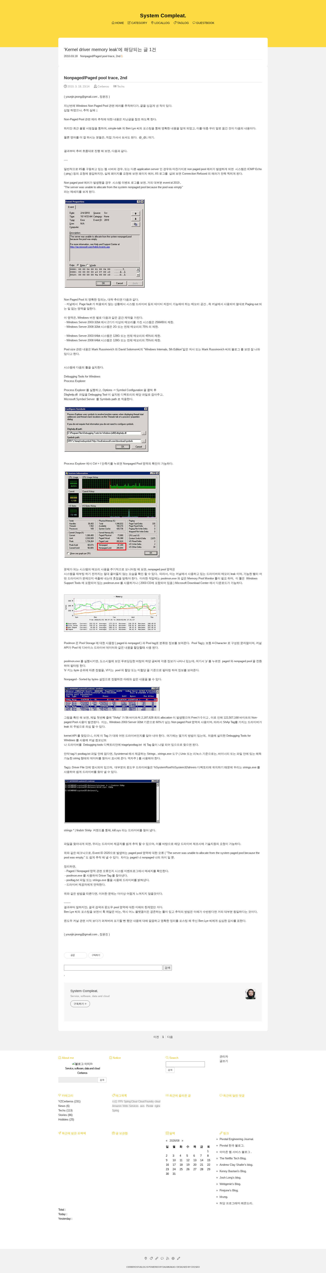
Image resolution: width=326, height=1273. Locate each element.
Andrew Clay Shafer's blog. (236, 1164)
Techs (120, 86)
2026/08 (174, 1140)
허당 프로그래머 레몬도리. (236, 1203)
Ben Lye (69, 911)
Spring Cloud (130, 1101)
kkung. (224, 1196)
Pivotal (149, 1105)
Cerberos (132, 1267)
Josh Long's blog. (230, 1177)
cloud (157, 1101)
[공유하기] (78, 955)
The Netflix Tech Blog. (233, 1158)
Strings (151, 753)
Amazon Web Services (125, 1105)
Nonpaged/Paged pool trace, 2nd (100, 56)
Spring (115, 1110)
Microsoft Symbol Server (79, 399)
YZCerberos (69, 1101)
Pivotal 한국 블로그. (232, 1145)
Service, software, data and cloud (90, 996)
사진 (114, 1101)
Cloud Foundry (146, 1101)
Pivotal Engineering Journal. (237, 1139)
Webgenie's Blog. (230, 1184)
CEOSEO (195, 1267)
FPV (120, 1101)
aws (142, 1105)
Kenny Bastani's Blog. (233, 1171)
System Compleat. (163, 15)
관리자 (224, 1056)
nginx (157, 1105)
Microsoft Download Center (192, 582)
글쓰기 (224, 1061)
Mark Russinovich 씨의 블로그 (221, 349)
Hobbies (66, 1119)
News (64, 1105)
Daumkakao (168, 1267)
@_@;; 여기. (147, 137)
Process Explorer (74, 381)
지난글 (127, 119)
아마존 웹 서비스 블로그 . (236, 1151)
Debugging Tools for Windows (82, 376)
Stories (65, 1115)
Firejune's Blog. (229, 1190)
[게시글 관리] (83, 955)
